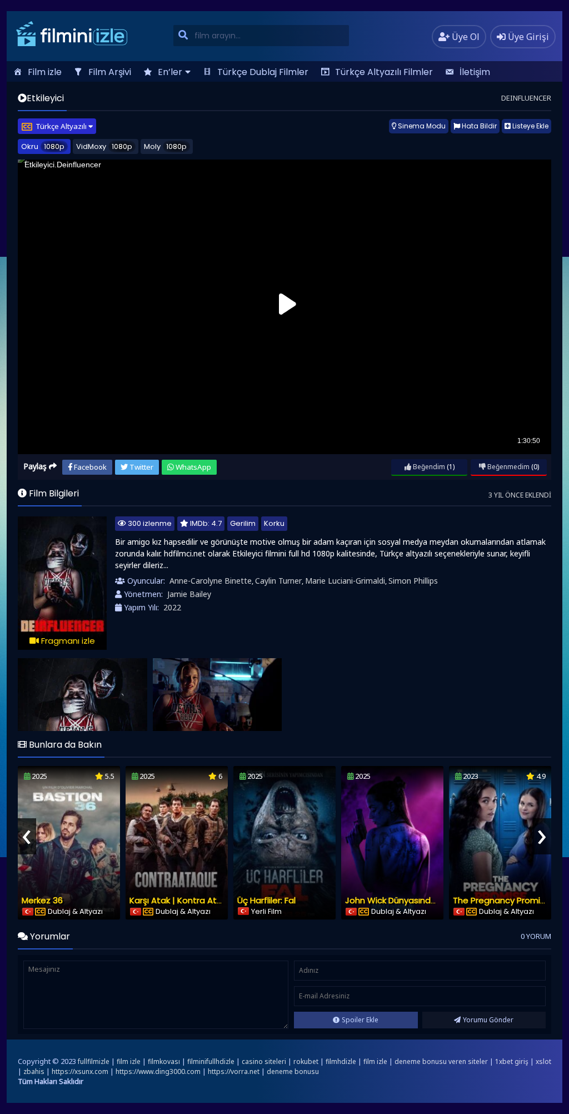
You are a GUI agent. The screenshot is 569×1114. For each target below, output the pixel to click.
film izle (129, 1061)
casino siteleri (264, 1061)
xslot (543, 1061)
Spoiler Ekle (360, 1020)
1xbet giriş (511, 1061)
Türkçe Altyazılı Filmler (384, 72)
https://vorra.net (233, 1071)
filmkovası (164, 1061)
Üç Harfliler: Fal (266, 900)
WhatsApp (192, 467)
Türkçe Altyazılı (62, 126)
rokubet (305, 1061)
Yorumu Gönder (488, 1020)
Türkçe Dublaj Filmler (262, 72)
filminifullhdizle (210, 1061)
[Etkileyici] (82, 694)
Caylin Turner (278, 580)
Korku (274, 523)
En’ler (170, 72)
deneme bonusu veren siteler (441, 1061)
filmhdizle (341, 1061)
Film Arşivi (109, 72)
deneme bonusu (293, 1071)
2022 (172, 607)
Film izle (45, 72)
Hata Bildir (478, 126)
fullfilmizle (93, 1061)
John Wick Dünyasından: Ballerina (412, 900)
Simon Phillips (413, 580)
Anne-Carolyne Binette (210, 580)
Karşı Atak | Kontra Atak (177, 900)
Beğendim (428, 466)
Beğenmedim (508, 466)
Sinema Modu (421, 126)
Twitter (140, 467)
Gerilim (243, 523)
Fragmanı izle (67, 640)
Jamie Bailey (189, 594)
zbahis (33, 1071)
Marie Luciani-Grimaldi (345, 580)
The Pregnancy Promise (501, 900)
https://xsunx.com (80, 1071)
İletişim (475, 72)
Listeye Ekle (529, 126)
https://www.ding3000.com (158, 1071)
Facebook (89, 467)
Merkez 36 (42, 900)
